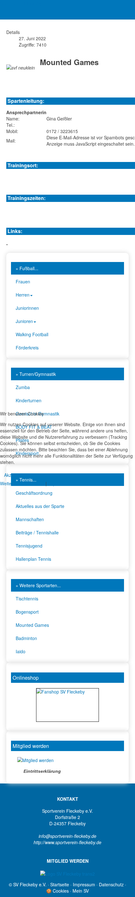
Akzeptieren (16, 475)
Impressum (59, 483)
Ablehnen (46, 475)
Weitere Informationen (22, 483)
